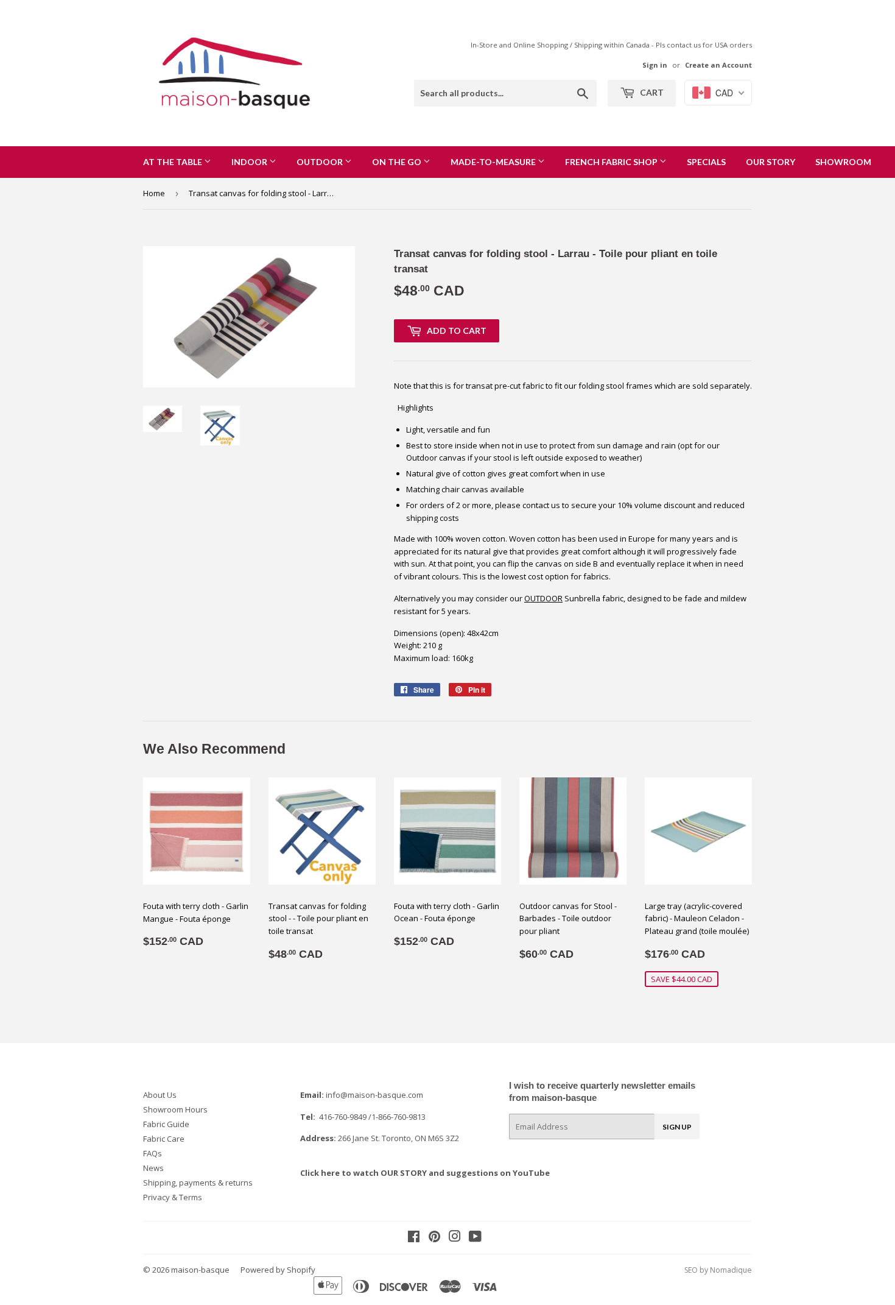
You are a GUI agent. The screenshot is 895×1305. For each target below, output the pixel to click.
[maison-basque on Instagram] (455, 1237)
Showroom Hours (175, 1109)
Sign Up (677, 1126)
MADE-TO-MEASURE (494, 162)
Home (154, 193)
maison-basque (200, 1269)
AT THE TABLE (173, 162)
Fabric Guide (166, 1124)
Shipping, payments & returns (198, 1182)
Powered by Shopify (277, 1269)
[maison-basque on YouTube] (475, 1237)
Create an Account (718, 64)
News (153, 1167)
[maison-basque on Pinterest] (434, 1237)
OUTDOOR (321, 162)
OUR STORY (770, 162)
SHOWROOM (843, 162)
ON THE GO (397, 162)
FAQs (152, 1153)
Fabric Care (163, 1138)
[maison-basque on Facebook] (413, 1237)
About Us (160, 1094)
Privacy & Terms (172, 1197)
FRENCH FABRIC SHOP (612, 162)
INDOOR (250, 162)
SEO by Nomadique (718, 1270)
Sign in (654, 64)
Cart (651, 92)
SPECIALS (706, 162)
